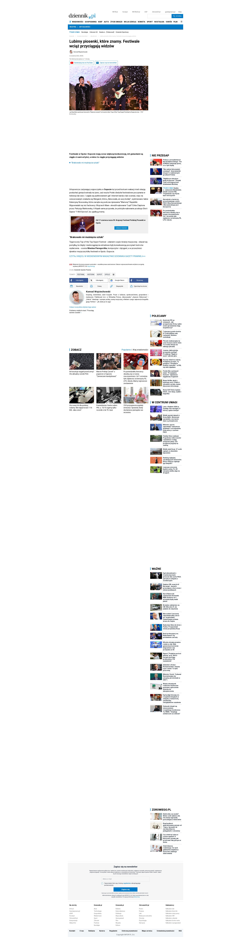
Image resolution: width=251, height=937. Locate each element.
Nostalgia (84, 32)
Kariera (102, 931)
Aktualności (84, 27)
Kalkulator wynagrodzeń (173, 923)
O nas (82, 931)
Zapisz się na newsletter (108, 63)
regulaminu (127, 883)
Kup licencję (91, 266)
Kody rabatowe (120, 911)
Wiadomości (97, 916)
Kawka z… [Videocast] (106, 32)
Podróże (96, 923)
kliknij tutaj (137, 897)
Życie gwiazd (120, 918)
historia (90, 274)
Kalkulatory (170, 905)
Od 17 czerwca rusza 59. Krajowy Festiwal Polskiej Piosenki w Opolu (120, 221)
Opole (107, 274)
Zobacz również (121, 228)
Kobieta (118, 909)
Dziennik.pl (98, 905)
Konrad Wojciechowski (80, 52)
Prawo (141, 909)
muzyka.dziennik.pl (82, 36)
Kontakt (72, 931)
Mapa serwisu (147, 931)
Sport (95, 918)
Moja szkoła (119, 916)
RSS (180, 931)
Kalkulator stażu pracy (172, 913)
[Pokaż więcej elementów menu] (181, 21)
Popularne (126, 350)
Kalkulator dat (170, 909)
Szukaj (179, 16)
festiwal (81, 274)
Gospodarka (97, 913)
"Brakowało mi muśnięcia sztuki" (85, 163)
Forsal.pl (72, 916)
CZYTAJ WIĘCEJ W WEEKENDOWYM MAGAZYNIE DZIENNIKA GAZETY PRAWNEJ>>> (107, 256)
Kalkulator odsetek (171, 918)
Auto (95, 909)
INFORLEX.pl (136, 12)
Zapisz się (125, 889)
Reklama (91, 931)
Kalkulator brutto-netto (173, 920)
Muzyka (73, 27)
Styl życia (142, 923)
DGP (146, 12)
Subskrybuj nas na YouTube (83, 63)
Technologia (97, 911)
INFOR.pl (115, 12)
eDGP (71, 913)
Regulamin (113, 931)
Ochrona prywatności (129, 931)
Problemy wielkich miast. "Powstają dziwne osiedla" (81, 312)
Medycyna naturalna (145, 916)
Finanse (141, 911)
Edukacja (118, 913)
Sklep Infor (72, 923)
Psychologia (142, 920)
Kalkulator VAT (170, 916)
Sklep (180, 12)
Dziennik (71, 36)
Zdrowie (96, 920)
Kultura (118, 925)
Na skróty (73, 905)
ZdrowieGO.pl (156, 12)
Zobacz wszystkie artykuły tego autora (82, 307)
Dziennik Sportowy (122, 32)
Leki (140, 913)
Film (117, 920)
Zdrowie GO (94, 32)
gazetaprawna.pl (170, 12)
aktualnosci (93, 36)
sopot (99, 274)
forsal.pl (125, 12)
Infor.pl (71, 909)
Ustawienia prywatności (165, 931)
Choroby (141, 918)
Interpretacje (73, 920)
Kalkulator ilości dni (171, 911)
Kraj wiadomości (140, 350)
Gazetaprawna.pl (74, 911)
